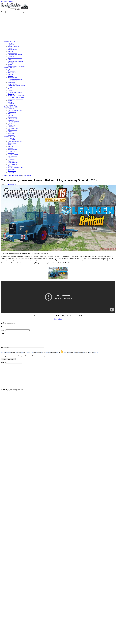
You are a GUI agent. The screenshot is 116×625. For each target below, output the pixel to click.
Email (3, 330)
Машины (11, 120)
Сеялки (10, 59)
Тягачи (10, 64)
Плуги (10, 89)
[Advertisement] (58, 26)
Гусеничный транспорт (15, 110)
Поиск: (3, 12)
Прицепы (11, 56)
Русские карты (12, 164)
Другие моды (12, 112)
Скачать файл (58, 319)
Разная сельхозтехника (15, 58)
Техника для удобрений (15, 167)
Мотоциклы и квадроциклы (16, 85)
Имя (2, 327)
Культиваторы (12, 53)
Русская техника (13, 128)
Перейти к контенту (7, 1)
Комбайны (11, 51)
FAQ (9, 69)
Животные (11, 82)
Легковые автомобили (15, 54)
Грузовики (11, 45)
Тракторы (11, 133)
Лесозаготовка (12, 118)
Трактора (11, 63)
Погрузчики (11, 125)
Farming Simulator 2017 (11, 107)
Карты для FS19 (13, 72)
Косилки (10, 76)
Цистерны (11, 103)
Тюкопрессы (12, 171)
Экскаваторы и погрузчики (16, 66)
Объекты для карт (13, 121)
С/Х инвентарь (12, 130)
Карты (10, 48)
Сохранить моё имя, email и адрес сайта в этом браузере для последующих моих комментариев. (32, 356)
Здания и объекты (13, 46)
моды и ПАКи (12, 84)
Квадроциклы (12, 49)
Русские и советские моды (16, 97)
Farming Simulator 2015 (11, 136)
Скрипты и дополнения (15, 61)
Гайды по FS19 (12, 105)
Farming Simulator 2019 (11, 67)
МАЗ (13, 140)
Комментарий (5, 347)
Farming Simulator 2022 (11, 41)
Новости (10, 43)
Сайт (2, 333)
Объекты (11, 87)
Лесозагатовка (12, 81)
